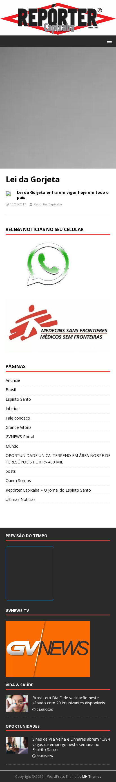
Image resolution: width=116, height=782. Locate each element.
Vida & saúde (19, 684)
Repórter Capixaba (48, 204)
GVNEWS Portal (20, 436)
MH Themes (91, 776)
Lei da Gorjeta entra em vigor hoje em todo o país (63, 195)
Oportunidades (23, 726)
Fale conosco (18, 418)
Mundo (12, 446)
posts (11, 471)
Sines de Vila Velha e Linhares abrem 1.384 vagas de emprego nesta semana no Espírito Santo (71, 744)
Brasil (11, 389)
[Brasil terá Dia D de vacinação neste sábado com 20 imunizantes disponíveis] (17, 709)
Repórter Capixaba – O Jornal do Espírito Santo (48, 490)
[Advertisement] (58, 108)
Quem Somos (18, 480)
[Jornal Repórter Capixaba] (58, 32)
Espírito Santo (18, 399)
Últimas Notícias (20, 499)
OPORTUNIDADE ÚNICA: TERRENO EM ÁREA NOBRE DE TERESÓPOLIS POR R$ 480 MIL (58, 458)
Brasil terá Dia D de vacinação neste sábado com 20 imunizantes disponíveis (68, 700)
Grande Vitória (19, 427)
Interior (12, 408)
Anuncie (13, 380)
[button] (108, 41)
